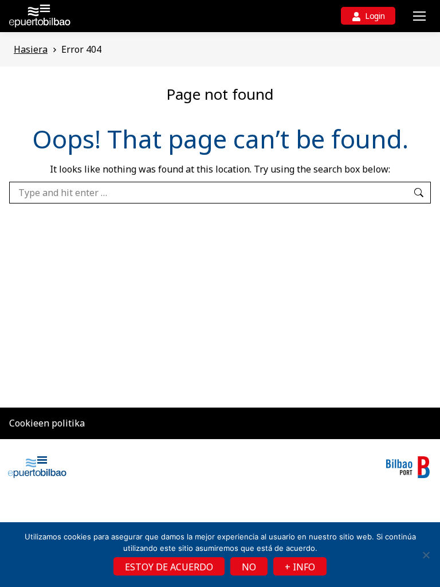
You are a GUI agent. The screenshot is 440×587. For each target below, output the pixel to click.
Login (375, 15)
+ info (300, 567)
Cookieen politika (47, 423)
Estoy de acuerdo (169, 567)
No (249, 567)
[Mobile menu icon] (419, 16)
